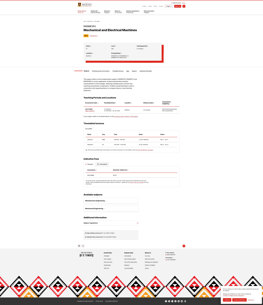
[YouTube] (182, 302)
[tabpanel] (131, 142)
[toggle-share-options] (83, 246)
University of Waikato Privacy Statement (233, 295)
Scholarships (107, 265)
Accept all (227, 300)
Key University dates (130, 259)
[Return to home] (85, 5)
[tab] (89, 164)
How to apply (107, 259)
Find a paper (97, 21)
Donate (161, 6)
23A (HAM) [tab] (88, 128)
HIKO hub (106, 268)
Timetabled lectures (117, 71)
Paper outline (89, 111)
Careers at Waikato (150, 265)
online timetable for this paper (145, 150)
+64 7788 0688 (171, 259)
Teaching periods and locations (100, 71)
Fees (127, 71)
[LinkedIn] (172, 302)
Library (155, 6)
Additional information (146, 71)
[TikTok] (175, 302)
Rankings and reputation (151, 262)
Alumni (150, 6)
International (127, 256)
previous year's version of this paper (126, 116)
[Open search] (184, 6)
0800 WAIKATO (171, 254)
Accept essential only (239, 300)
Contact (144, 6)
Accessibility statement (111, 301)
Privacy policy (99, 301)
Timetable (106, 256)
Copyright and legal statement (85, 301)
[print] (79, 246)
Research (126, 265)
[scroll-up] (184, 246)
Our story (147, 256)
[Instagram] (169, 302)
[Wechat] (179, 302)
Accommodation (128, 268)
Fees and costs (108, 262)
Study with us (90, 21)
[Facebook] (166, 302)
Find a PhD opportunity (130, 262)
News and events (150, 259)
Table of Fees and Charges (137, 182)
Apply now (177, 6)
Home (85, 21)
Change (183, 2)
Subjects (134, 71)
